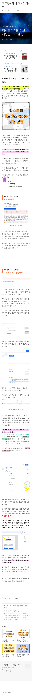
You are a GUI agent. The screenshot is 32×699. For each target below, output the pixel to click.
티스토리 (6, 606)
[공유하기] (7, 598)
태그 (9, 10)
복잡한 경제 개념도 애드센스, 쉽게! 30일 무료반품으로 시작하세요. (10, 57)
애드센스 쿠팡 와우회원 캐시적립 (10, 53)
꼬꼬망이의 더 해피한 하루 (15, 3)
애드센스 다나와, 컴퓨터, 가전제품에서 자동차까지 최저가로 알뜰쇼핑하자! (10, 70)
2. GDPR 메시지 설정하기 (15, 186)
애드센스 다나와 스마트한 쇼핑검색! (10, 66)
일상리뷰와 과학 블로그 (8, 667)
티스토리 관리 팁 (14, 606)
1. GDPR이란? (12, 184)
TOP (28, 693)
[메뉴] (28, 3)
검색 (24, 3)
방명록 (17, 10)
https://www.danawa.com (12, 64)
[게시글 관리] (10, 598)
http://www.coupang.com (12, 51)
